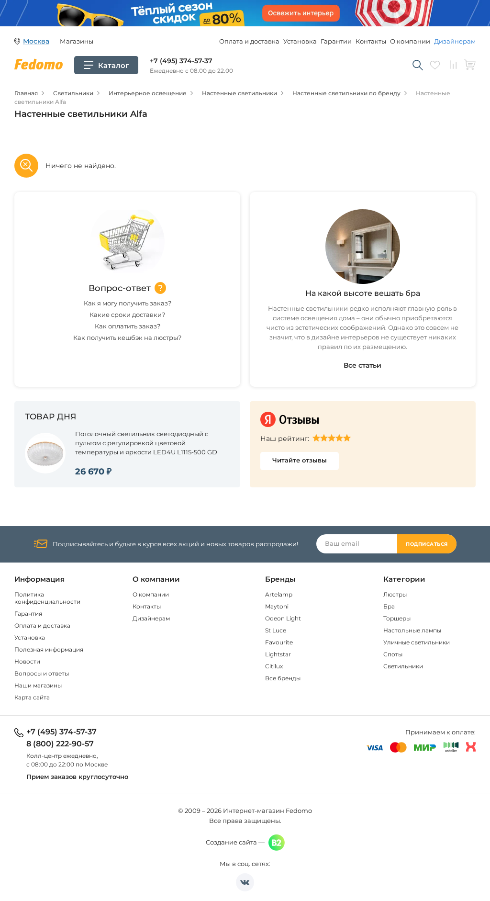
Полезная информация (48, 649)
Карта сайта (32, 697)
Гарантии (336, 41)
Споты (392, 654)
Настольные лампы (412, 630)
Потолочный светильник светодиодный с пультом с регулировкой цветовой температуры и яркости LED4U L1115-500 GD (146, 443)
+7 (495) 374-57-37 (181, 60)
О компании (410, 41)
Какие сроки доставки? (127, 314)
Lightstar (278, 654)
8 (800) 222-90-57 (60, 744)
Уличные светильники (416, 642)
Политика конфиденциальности (47, 598)
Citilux (274, 666)
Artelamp (278, 594)
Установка (300, 41)
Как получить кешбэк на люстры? (127, 337)
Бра (389, 606)
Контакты (371, 41)
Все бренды (283, 678)
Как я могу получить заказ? (127, 303)
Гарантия (28, 613)
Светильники (403, 666)
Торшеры (397, 618)
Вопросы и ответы (41, 673)
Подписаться (427, 544)
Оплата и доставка (249, 41)
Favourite (279, 642)
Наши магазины (38, 685)
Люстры (395, 594)
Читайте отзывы (299, 460)
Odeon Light (283, 618)
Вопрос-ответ (120, 288)
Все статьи (362, 365)
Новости (27, 661)
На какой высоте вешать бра (362, 293)
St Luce (275, 630)
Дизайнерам (455, 41)
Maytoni (277, 606)
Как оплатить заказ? (127, 326)
